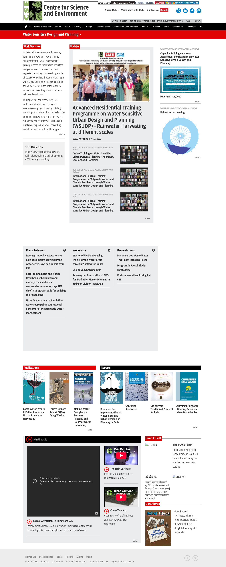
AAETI (189, 20)
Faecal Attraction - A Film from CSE (53, 521)
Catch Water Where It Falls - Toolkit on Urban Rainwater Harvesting (34, 414)
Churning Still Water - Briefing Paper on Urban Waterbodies (187, 409)
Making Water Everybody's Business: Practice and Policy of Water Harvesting (82, 417)
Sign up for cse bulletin (122, 561)
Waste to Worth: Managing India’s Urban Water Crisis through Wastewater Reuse (88, 259)
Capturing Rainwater (131, 407)
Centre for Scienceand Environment (66, 10)
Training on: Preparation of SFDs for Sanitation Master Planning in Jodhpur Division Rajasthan (91, 279)
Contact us (153, 10)
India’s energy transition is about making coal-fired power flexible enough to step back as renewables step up (185, 458)
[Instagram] (198, 10)
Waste (68, 27)
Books (59, 557)
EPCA (197, 20)
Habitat (57, 27)
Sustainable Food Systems (126, 27)
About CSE (111, 10)
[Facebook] (192, 10)
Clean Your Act (118, 510)
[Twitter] (178, 10)
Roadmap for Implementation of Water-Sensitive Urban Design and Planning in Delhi (110, 416)
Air (30, 27)
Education (155, 27)
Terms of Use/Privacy (76, 561)
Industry (78, 27)
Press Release (46, 557)
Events (79, 557)
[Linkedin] (185, 10)
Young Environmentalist (142, 20)
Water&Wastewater (42, 27)
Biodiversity (177, 27)
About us (44, 561)
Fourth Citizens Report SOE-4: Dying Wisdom (58, 412)
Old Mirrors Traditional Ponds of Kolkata (162, 409)
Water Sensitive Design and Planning (51, 34)
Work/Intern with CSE (132, 10)
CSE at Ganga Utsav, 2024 (87, 269)
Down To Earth (119, 20)
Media (166, 27)
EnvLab (144, 27)
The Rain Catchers (120, 468)
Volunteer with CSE (99, 561)
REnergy (89, 27)
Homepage (30, 557)
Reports (69, 557)
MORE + (62, 134)
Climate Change (103, 27)
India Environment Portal (170, 20)
